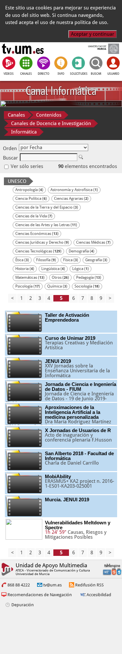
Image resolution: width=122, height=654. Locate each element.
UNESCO (17, 181)
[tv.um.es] (23, 49)
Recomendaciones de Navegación (39, 594)
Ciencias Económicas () (37, 233)
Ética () (22, 260)
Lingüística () (53, 268)
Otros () (60, 277)
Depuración (22, 604)
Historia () (24, 268)
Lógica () (80, 268)
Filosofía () (46, 260)
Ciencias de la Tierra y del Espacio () (46, 207)
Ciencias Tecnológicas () (38, 251)
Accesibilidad (99, 594)
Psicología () (27, 286)
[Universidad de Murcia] (99, 49)
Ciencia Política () (31, 198)
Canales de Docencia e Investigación (51, 123)
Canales (16, 115)
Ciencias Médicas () (93, 242)
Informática (24, 132)
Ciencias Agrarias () (71, 198)
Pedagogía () (88, 277)
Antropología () (29, 189)
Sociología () (87, 286)
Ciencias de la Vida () (33, 216)
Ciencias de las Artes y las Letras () (46, 225)
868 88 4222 (18, 585)
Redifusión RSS (89, 585)
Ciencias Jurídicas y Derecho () (42, 242)
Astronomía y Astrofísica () (74, 189)
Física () (70, 260)
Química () (57, 286)
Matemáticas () (30, 277)
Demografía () (81, 251)
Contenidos (48, 115)
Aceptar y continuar (92, 34)
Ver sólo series (26, 166)
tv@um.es (52, 585)
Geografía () (96, 260)
